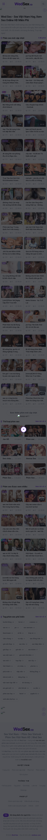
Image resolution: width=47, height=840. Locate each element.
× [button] (24, 429)
